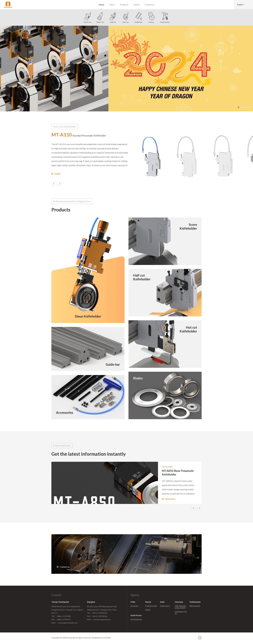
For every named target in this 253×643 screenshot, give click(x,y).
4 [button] (246, 107)
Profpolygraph (151, 606)
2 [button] (241, 107)
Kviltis (147, 610)
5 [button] (249, 107)
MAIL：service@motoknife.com (64, 623)
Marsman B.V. (194, 606)
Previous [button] (53, 183)
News (112, 4)
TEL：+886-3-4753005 (61, 616)
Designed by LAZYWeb (101, 638)
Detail (57, 174)
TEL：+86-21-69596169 (97, 613)
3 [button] (244, 107)
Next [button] (59, 183)
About (136, 4)
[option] (126, 68)
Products (124, 4)
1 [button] (238, 107)
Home (101, 4)
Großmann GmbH (181, 612)
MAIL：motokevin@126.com (99, 619)
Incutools (134, 606)
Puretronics (165, 606)
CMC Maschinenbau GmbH (180, 607)
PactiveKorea (136, 619)
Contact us (149, 4)
